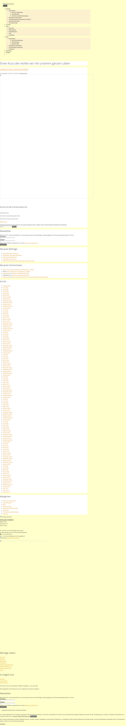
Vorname (3, 236)
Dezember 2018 (7, 457)
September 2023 (7, 351)
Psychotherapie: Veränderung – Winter (23, 269)
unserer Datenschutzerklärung (21, 716)
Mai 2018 (5, 470)
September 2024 (7, 328)
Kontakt (8, 52)
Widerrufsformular (5, 668)
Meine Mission (12, 29)
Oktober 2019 (7, 438)
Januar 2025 (6, 321)
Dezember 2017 (7, 479)
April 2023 (6, 360)
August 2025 (6, 308)
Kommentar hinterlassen (60, 225)
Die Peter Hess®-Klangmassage (20, 15)
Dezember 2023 (7, 345)
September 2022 (7, 373)
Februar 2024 (7, 341)
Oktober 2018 (7, 460)
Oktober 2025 (7, 304)
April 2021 (6, 405)
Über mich (11, 28)
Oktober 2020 (7, 416)
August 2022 (6, 375)
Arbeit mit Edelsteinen (17, 12)
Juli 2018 (5, 466)
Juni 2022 (5, 379)
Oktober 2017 (7, 483)
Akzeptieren (33, 716)
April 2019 (6, 449)
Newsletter (12, 35)
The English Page (13, 22)
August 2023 (6, 352)
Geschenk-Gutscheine (14, 21)
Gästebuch (9, 51)
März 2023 (6, 362)
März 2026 (6, 295)
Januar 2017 (6, 492)
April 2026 (6, 293)
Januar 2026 (6, 299)
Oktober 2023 (7, 349)
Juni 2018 (5, 468)
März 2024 (6, 339)
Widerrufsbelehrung (6, 666)
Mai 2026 (5, 291)
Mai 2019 (5, 447)
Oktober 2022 (7, 371)
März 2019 (6, 451)
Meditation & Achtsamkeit (15, 17)
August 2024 (6, 330)
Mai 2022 (5, 380)
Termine (8, 24)
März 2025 (6, 317)
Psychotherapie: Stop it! (9, 259)
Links (10, 33)
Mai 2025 (5, 313)
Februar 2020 (7, 431)
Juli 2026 (5, 287)
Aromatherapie (15, 14)
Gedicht (38, 225)
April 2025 (6, 315)
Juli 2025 (5, 310)
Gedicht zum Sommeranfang (14, 69)
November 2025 (7, 302)
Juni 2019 (5, 445)
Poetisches (11, 49)
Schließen (2, 724)
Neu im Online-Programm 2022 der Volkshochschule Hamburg (30, 277)
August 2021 (6, 397)
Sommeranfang (48, 225)
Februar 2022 (7, 386)
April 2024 (6, 338)
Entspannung (12, 10)
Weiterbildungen (13, 31)
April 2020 (6, 427)
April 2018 (6, 471)
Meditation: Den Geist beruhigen (12, 255)
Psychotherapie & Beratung (16, 47)
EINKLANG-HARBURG (13, 538)
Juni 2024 (5, 334)
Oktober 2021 (7, 393)
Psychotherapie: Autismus (10, 253)
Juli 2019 (5, 444)
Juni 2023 (5, 356)
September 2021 (7, 395)
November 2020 (7, 414)
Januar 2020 (6, 432)
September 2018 (7, 462)
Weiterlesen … (4, 222)
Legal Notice (3, 681)
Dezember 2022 (7, 367)
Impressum (3, 663)
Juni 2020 (5, 423)
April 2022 (6, 382)
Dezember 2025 (7, 300)
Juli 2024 (5, 332)
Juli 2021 (5, 399)
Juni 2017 (5, 488)
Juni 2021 (5, 401)
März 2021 (6, 406)
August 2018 (6, 464)
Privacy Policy (4, 683)
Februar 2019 (7, 453)
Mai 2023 (5, 358)
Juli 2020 (5, 421)
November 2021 (7, 391)
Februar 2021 (7, 408)
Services (8, 9)
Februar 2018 (7, 475)
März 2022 (6, 384)
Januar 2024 (6, 343)
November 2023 (7, 347)
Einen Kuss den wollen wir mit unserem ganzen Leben (21, 225)
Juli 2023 (5, 354)
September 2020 (7, 417)
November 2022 (7, 369)
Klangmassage (15, 43)
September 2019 (7, 440)
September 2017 (7, 484)
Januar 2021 (6, 410)
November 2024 (7, 325)
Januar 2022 (6, 388)
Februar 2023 (7, 364)
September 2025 (7, 306)
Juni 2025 (5, 312)
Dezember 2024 (7, 323)
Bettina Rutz (6, 269)
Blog (7, 37)
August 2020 (6, 419)
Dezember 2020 (7, 412)
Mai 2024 (5, 336)
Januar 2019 (6, 455)
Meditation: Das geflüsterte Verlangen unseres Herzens (18, 261)
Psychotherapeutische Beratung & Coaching (20, 19)
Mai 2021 (5, 403)
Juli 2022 (5, 377)
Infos (7, 26)
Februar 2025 (7, 319)
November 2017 (7, 481)
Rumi (42, 225)
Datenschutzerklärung (31, 243)
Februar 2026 (7, 297)
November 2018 (7, 458)
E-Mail (2, 240)
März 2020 (6, 429)
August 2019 (6, 442)
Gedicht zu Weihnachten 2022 (20, 273)
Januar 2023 (6, 365)
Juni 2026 (5, 289)
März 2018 (6, 473)
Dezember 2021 (7, 390)
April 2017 (6, 490)
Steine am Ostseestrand (10, 257)
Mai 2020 (5, 425)
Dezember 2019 (7, 434)
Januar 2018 (6, 477)
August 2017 (6, 486)
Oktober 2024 (7, 326)
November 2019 (7, 436)
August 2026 (6, 286)
